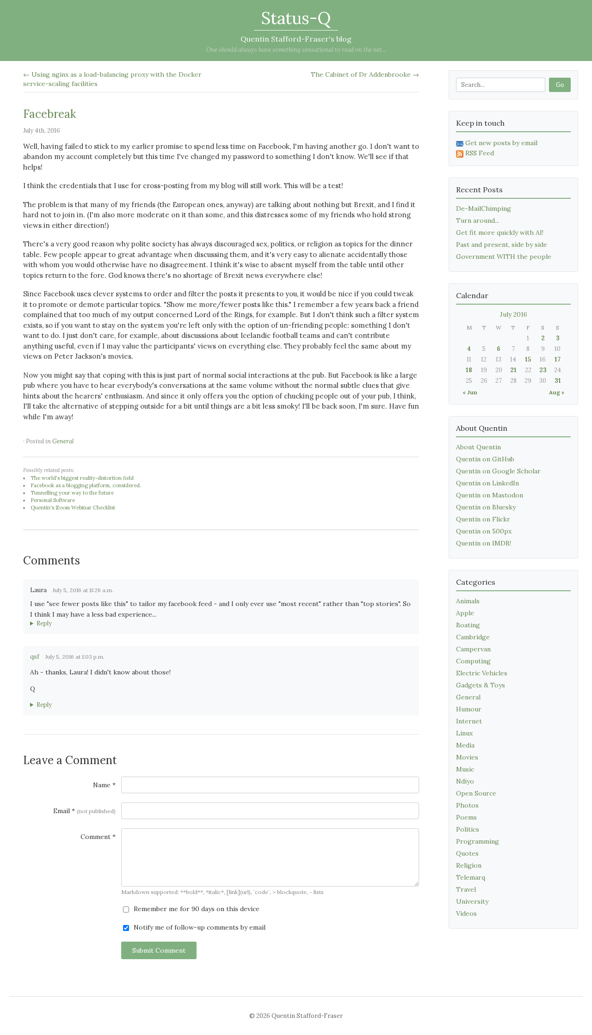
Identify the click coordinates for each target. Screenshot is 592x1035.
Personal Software (53, 500)
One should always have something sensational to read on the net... (296, 50)
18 (469, 370)
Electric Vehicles (481, 673)
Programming (477, 841)
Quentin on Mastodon (489, 495)
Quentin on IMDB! (483, 543)
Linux (464, 733)
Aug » (556, 392)
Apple (465, 613)
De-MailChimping (483, 208)
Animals (468, 601)
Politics (467, 829)
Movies (467, 757)
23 (543, 370)
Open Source (476, 793)
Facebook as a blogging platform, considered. (86, 485)
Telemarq (470, 877)
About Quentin (478, 447)
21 (513, 370)
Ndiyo (465, 781)
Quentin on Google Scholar (498, 471)
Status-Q (296, 18)
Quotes (467, 853)
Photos (467, 805)
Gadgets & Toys (480, 685)
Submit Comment (158, 950)
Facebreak (49, 114)
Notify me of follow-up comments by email (198, 927)
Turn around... (477, 220)
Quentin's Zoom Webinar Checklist (73, 507)
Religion (468, 865)
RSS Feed (479, 153)
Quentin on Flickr (483, 519)
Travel (466, 889)
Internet (469, 721)
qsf (34, 657)
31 (558, 381)
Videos (466, 913)
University (472, 901)
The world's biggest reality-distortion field (82, 478)
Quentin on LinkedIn (487, 483)
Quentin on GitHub (485, 459)
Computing (473, 661)
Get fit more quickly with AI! (499, 232)
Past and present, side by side (501, 244)
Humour (468, 709)
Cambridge (473, 637)
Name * (104, 785)
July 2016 (513, 314)
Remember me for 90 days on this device (195, 909)
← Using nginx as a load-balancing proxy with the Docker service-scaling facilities (112, 79)
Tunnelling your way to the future (72, 493)
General (63, 441)
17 (558, 359)
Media (465, 745)
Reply (44, 623)
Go (560, 84)
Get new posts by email (501, 143)
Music (465, 769)
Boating (468, 625)
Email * (84, 811)
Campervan (473, 649)
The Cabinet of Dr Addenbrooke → (365, 74)
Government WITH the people (503, 256)
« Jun (469, 392)
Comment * (98, 837)
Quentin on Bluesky (486, 507)
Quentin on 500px (484, 531)
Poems (466, 817)
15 (528, 359)
